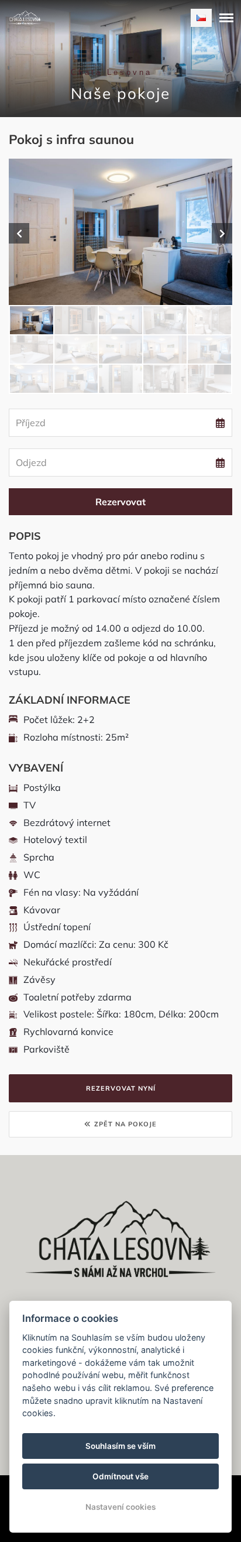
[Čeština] (201, 18)
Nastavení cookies (120, 1507)
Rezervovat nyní (121, 1088)
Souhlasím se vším (120, 1446)
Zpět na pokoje (125, 1124)
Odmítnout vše (120, 1476)
